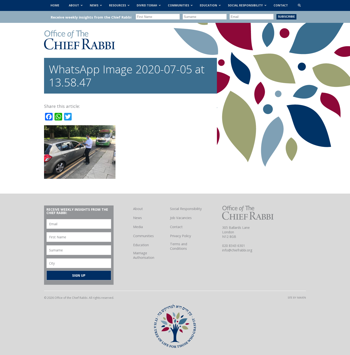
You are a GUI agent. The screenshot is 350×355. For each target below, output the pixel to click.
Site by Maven (297, 297)
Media (138, 227)
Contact (176, 227)
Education (141, 245)
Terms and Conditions (178, 246)
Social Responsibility (186, 208)
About (138, 208)
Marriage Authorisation (143, 255)
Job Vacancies (181, 217)
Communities (143, 236)
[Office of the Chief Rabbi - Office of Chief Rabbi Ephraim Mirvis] (79, 48)
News (137, 217)
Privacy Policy (180, 236)
